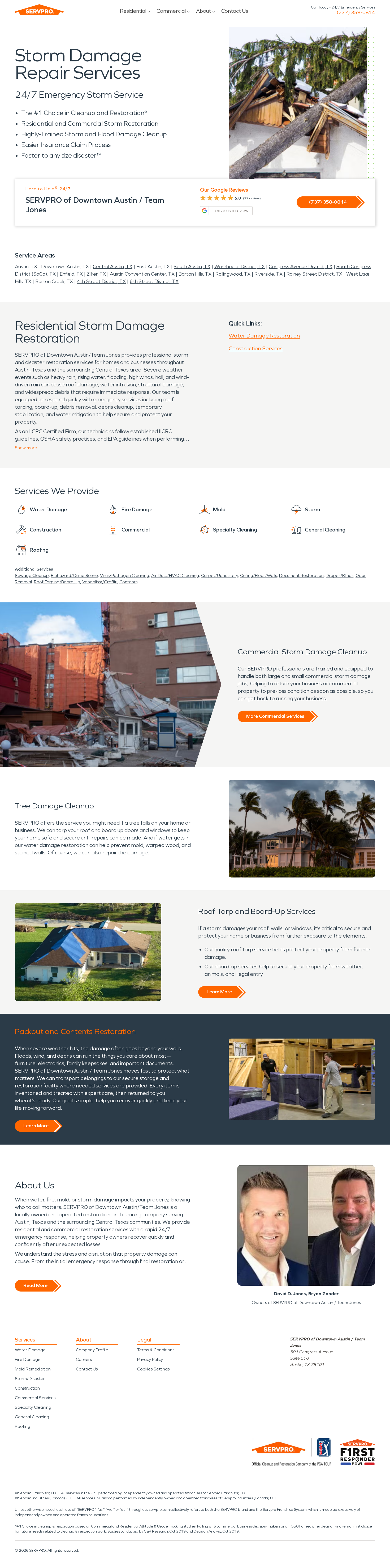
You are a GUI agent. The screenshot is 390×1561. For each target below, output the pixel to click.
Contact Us (234, 11)
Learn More (219, 992)
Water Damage (30, 1349)
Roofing (22, 1426)
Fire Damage (28, 1359)
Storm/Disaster (30, 1378)
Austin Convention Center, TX (142, 274)
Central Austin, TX (112, 266)
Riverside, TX (268, 274)
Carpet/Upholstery (219, 575)
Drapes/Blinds (339, 575)
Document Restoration (301, 575)
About (203, 11)
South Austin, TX (192, 266)
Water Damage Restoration (264, 335)
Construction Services (256, 348)
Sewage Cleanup (32, 575)
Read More (35, 1285)
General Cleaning (32, 1416)
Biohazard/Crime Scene (74, 575)
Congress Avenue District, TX (300, 266)
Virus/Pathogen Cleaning (124, 575)
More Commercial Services (275, 716)
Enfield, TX (71, 274)
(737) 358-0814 (356, 12)
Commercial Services (35, 1397)
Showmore (26, 447)
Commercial (171, 11)
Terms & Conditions (155, 1349)
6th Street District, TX (154, 281)
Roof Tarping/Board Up (57, 581)
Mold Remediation (33, 1369)
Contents (128, 581)
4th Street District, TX (101, 281)
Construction (27, 1388)
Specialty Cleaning (33, 1407)
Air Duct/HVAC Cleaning (175, 575)
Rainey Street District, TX (314, 274)
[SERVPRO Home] (39, 9)
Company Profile (92, 1349)
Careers (84, 1359)
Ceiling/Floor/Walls (258, 575)
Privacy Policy (150, 1359)
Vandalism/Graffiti (99, 581)
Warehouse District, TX (239, 266)
